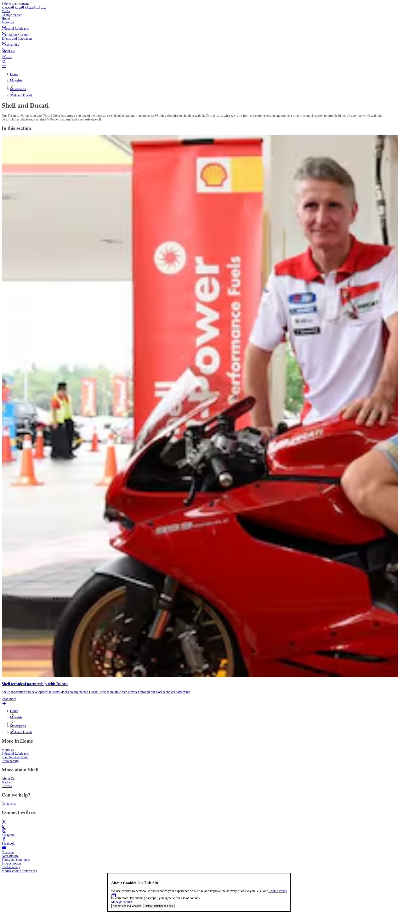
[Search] (199, 61)
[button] (199, 24)
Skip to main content (15, 3)
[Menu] (199, 66)
